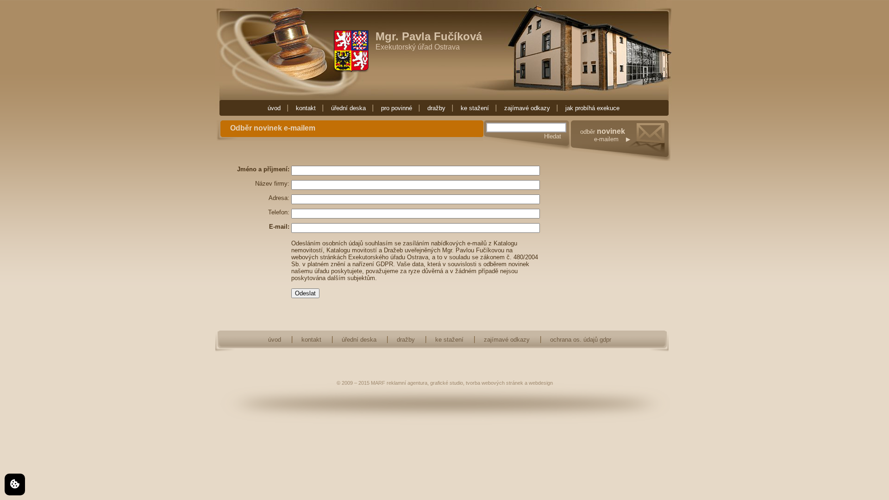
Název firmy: (272, 183)
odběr (602, 135)
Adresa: (279, 197)
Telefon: (278, 212)
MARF (378, 383)
